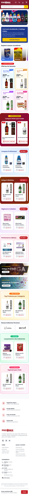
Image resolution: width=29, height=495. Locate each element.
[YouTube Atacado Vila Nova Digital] (9, 440)
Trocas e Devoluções (20, 449)
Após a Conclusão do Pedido (20, 451)
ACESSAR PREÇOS (14, 40)
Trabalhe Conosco (5, 451)
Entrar (24, 492)
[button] (14, 17)
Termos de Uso (19, 447)
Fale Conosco (6, 478)
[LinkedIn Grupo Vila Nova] (6, 440)
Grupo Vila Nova (5, 447)
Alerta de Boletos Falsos (21, 455)
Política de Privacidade (20, 454)
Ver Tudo (23, 151)
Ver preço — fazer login (9, 141)
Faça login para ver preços (14, 21)
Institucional (4, 449)
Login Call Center (5, 452)
